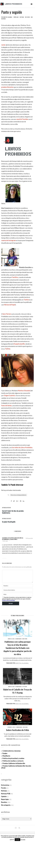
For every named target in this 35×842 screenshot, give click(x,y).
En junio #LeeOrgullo (8, 522)
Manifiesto (6, 756)
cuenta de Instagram (8, 240)
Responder (30, 538)
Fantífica (15, 277)
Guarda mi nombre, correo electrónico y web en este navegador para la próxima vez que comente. (16, 598)
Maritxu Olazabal (7, 17)
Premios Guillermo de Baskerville (14, 763)
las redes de (22, 447)
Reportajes (5, 799)
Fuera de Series (6, 405)
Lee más (22, 839)
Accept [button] (17, 839)
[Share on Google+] (17, 501)
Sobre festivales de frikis (17, 730)
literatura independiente (18, 495)
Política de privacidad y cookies (13, 758)
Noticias (22, 17)
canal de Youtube (22, 119)
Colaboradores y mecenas (12, 751)
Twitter (26, 300)
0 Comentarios (18, 638)
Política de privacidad (8, 600)
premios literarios (7, 87)
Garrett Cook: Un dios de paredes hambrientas (13, 512)
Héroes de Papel (9, 305)
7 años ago (5, 541)
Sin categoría (5, 805)
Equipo (5, 753)
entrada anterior (6, 507)
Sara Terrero (7, 314)
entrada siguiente (6, 518)
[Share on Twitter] (14, 501)
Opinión (4, 796)
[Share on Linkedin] (23, 501)
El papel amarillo (19, 344)
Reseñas (4, 802)
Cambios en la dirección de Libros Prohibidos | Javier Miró (12, 538)
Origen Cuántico (9, 395)
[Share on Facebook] (11, 501)
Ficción (3, 788)
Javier (3, 45)
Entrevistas (5, 785)
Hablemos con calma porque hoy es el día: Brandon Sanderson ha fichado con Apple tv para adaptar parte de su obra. (17, 647)
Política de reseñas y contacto (13, 761)
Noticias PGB (5, 794)
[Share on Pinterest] (20, 501)
